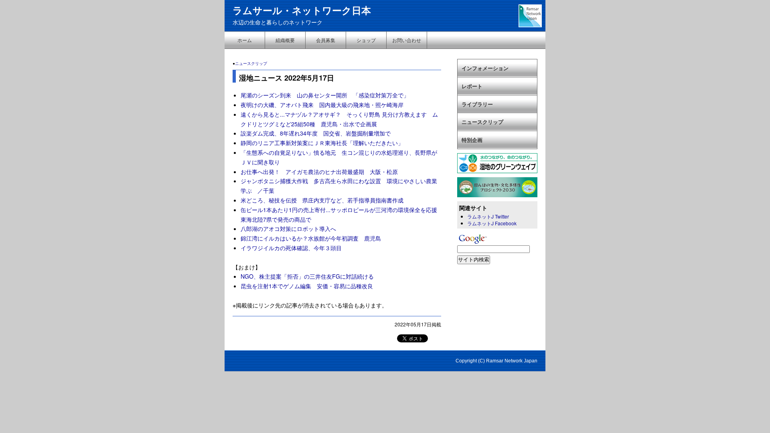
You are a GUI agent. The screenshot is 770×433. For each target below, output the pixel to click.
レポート (472, 86)
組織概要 (285, 39)
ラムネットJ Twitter (488, 216)
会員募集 (325, 39)
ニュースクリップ (251, 63)
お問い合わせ (406, 39)
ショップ (366, 39)
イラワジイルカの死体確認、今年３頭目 (291, 248)
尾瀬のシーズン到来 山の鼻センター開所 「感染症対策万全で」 (325, 95)
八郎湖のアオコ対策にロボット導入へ (288, 229)
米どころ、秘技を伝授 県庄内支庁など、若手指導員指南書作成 (322, 200)
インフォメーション (485, 68)
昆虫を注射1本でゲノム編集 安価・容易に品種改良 (307, 286)
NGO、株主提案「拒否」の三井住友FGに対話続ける (307, 276)
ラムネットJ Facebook (492, 223)
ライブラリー (477, 104)
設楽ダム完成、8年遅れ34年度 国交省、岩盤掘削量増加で (316, 133)
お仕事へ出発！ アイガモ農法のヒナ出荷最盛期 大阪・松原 (319, 172)
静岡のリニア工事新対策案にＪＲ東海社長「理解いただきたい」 (325, 143)
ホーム (244, 39)
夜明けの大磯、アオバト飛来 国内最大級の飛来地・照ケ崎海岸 (322, 105)
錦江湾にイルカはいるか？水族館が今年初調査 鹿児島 (311, 238)
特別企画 (472, 140)
